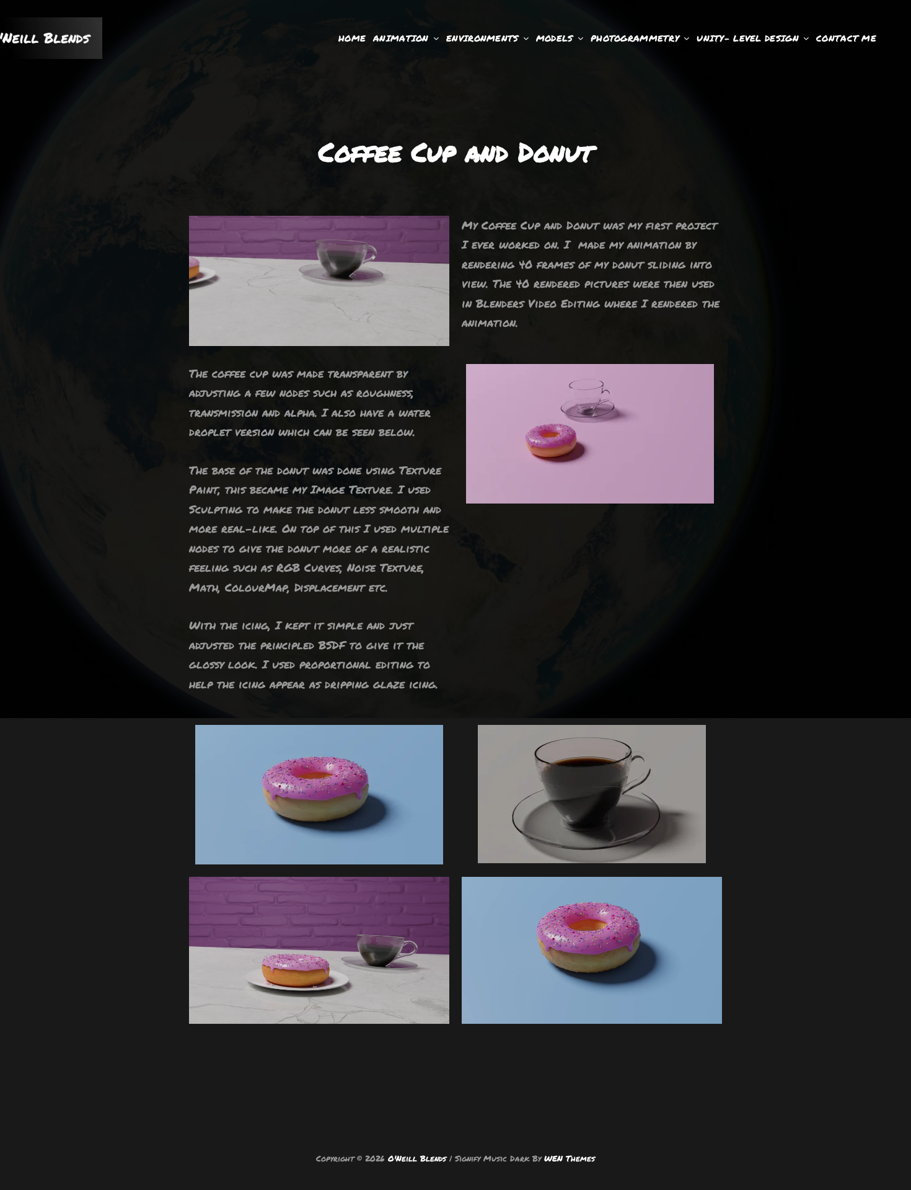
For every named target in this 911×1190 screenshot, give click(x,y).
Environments (482, 38)
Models (554, 38)
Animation (401, 38)
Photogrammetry (635, 38)
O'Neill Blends (417, 1158)
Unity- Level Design (748, 38)
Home (352, 38)
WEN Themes (569, 1158)
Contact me (846, 38)
